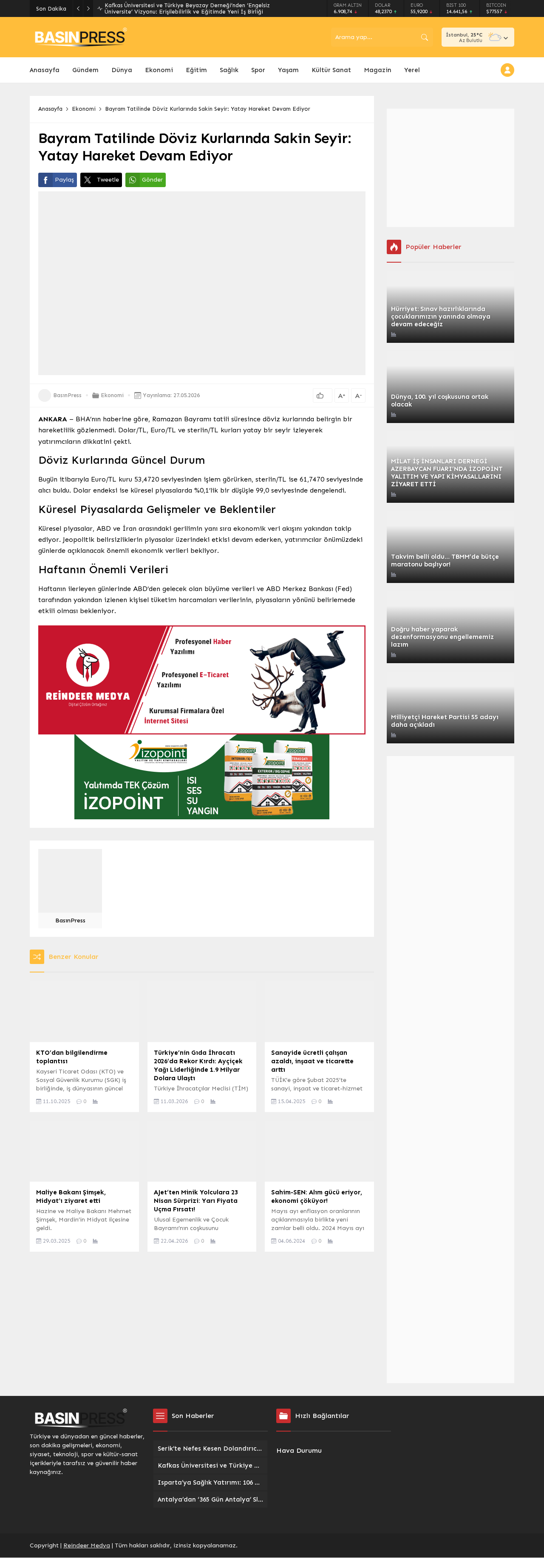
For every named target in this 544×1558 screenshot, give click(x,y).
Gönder (152, 179)
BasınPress (67, 395)
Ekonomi (84, 109)
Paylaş (64, 179)
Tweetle (108, 179)
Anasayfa (50, 109)
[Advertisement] (450, 168)
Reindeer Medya (86, 1545)
